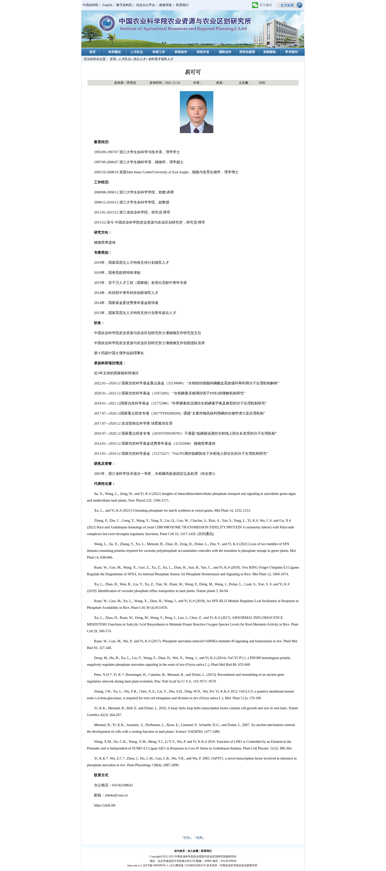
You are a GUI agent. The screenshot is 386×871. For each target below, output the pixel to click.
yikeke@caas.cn (116, 795)
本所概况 (114, 52)
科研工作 (159, 52)
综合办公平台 (145, 5)
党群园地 (269, 52)
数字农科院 (124, 5)
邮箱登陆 (165, 5)
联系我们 (182, 5)
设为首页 (179, 850)
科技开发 (203, 52)
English (107, 5)
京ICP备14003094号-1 (155, 865)
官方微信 (266, 5)
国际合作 (225, 52)
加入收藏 (193, 850)
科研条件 (181, 52)
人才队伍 (136, 52)
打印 (187, 838)
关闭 (199, 838)
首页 (92, 52)
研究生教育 (247, 52)
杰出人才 (139, 59)
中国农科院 (90, 5)
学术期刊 (291, 52)
